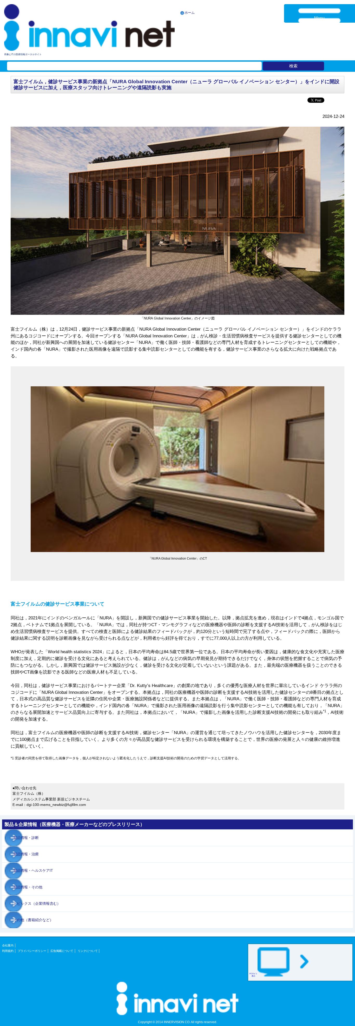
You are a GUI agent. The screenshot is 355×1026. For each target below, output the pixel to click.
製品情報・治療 (26, 854)
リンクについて (88, 950)
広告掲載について (61, 950)
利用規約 (8, 950)
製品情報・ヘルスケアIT (33, 870)
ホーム (190, 13)
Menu (319, 18)
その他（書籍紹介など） (33, 920)
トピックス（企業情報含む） (37, 903)
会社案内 (8, 945)
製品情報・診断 (26, 838)
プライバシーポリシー (32, 950)
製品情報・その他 (27, 887)
